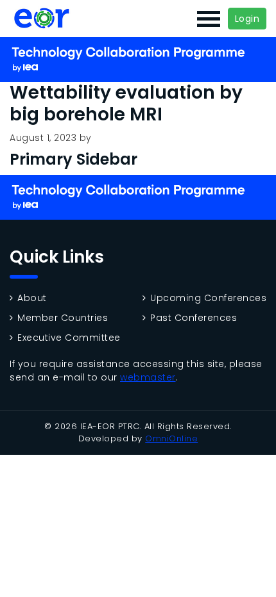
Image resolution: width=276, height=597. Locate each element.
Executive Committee (69, 338)
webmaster (148, 377)
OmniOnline (171, 438)
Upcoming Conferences (208, 298)
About (32, 298)
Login (247, 18)
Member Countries (62, 318)
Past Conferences (193, 318)
